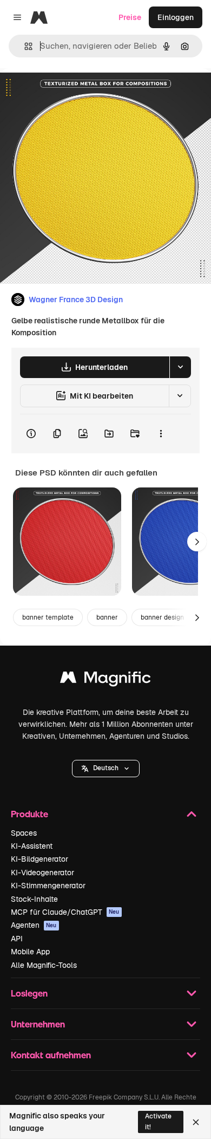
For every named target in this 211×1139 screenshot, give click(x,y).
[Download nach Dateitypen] (180, 367)
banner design (162, 617)
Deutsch (105, 768)
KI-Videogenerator (42, 872)
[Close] (196, 1122)
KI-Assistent (31, 846)
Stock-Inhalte (34, 899)
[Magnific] (105, 680)
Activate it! (158, 1121)
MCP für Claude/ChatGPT (65, 912)
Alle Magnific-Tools (44, 965)
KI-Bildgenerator (39, 859)
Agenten (34, 925)
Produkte (29, 813)
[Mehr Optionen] (161, 434)
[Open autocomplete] (24, 46)
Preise (129, 17)
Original (69, 93)
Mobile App (30, 951)
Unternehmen (38, 1024)
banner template (48, 617)
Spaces (24, 833)
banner (107, 617)
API (17, 938)
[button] (106, 768)
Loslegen (29, 993)
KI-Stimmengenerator (48, 885)
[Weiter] (197, 541)
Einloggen (175, 17)
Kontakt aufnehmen (51, 1054)
